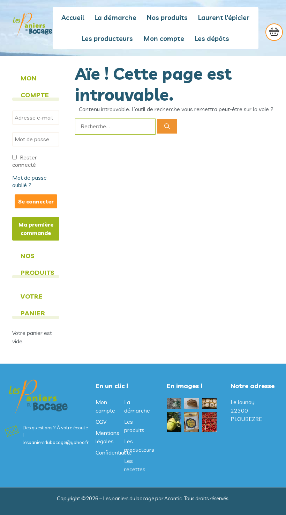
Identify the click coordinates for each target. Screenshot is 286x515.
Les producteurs (107, 38)
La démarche (115, 17)
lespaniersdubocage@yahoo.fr (56, 442)
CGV (101, 421)
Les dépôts (212, 38)
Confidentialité (114, 452)
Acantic (173, 498)
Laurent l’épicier (223, 17)
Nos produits (167, 17)
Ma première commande (35, 228)
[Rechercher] (167, 126)
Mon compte (163, 38)
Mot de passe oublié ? (29, 181)
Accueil (72, 17)
